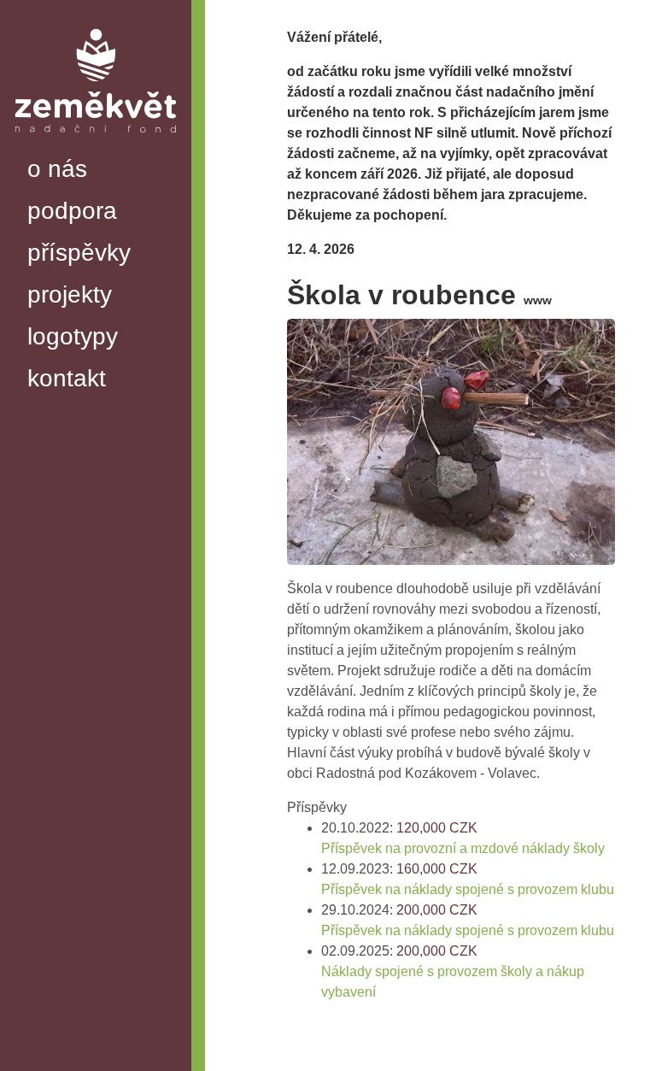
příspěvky (79, 252)
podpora (72, 210)
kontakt (66, 378)
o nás (57, 169)
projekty (69, 294)
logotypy (72, 336)
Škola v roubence (419, 295)
